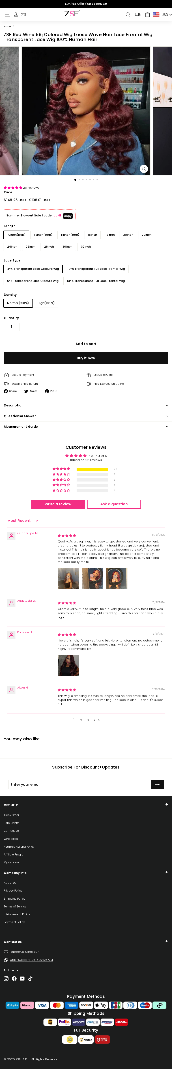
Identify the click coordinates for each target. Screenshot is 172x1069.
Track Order (11, 815)
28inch (49, 246)
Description (14, 405)
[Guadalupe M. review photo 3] (117, 578)
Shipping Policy (14, 899)
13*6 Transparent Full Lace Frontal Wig (96, 269)
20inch (128, 235)
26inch (31, 246)
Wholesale (11, 839)
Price (8, 192)
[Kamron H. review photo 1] (68, 665)
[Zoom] (144, 169)
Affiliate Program (15, 854)
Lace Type (12, 260)
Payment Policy (14, 922)
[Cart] (147, 14)
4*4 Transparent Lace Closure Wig (33, 269)
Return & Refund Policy (19, 847)
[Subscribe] (157, 785)
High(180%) (46, 303)
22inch (147, 235)
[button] (13, 188)
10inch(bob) (16, 235)
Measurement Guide (21, 426)
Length (9, 226)
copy (68, 216)
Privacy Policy (13, 890)
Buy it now (86, 358)
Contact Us (11, 831)
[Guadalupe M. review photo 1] (68, 578)
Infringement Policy (17, 914)
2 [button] (81, 720)
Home (7, 26)
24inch (12, 246)
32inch (86, 246)
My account (12, 862)
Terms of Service (15, 906)
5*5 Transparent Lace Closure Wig (32, 281)
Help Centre (11, 823)
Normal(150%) (18, 303)
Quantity (11, 318)
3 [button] (88, 720)
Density (10, 294)
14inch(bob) (70, 235)
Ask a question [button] (114, 504)
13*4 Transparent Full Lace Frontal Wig (96, 281)
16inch (92, 235)
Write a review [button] (58, 504)
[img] (67, 535)
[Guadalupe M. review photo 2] (92, 578)
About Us (10, 883)
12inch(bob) (43, 235)
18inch (110, 235)
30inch (67, 246)
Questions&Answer (20, 416)
